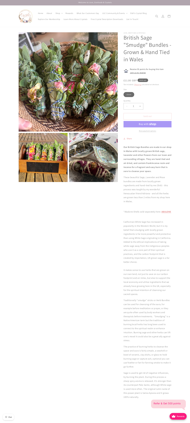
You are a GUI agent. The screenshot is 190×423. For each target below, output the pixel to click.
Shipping (137, 84)
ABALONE (166, 211)
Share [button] (129, 138)
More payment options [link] (147, 131)
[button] (59, 13)
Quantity (127, 101)
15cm (130, 95)
